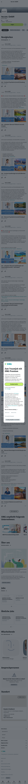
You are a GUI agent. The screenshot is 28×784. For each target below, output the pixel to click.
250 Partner (16, 393)
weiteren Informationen (12, 405)
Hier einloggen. (8, 388)
